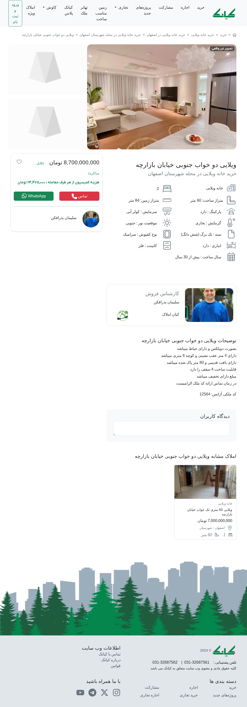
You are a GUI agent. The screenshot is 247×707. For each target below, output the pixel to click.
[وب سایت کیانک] (224, 13)
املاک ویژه (30, 10)
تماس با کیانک (110, 654)
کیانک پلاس (68, 10)
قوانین (116, 666)
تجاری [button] (122, 7)
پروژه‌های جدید (143, 10)
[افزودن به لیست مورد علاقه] (19, 161)
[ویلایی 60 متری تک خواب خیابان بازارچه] (205, 502)
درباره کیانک (111, 660)
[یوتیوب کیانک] (80, 692)
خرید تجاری (189, 695)
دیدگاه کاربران (215, 416)
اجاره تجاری (149, 695)
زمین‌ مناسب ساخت (101, 13)
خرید (201, 7)
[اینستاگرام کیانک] (116, 692)
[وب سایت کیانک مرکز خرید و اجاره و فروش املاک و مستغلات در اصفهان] (234, 35)
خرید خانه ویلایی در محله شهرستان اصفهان (192, 173)
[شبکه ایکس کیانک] (104, 692)
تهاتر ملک (84, 10)
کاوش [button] (51, 7)
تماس (82, 196)
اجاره (185, 7)
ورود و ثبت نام (15, 13)
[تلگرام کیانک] (92, 692)
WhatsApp (36, 196)
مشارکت (166, 7)
